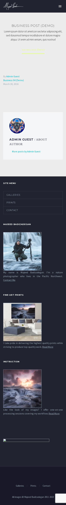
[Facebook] (5, 96)
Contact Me (9, 280)
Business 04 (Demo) (13, 80)
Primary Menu (60, 6)
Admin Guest (13, 76)
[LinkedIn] (23, 96)
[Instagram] (35, 475)
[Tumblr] (18, 96)
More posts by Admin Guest (26, 151)
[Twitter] (9, 96)
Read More (47, 346)
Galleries (13, 195)
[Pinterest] (14, 96)
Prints (11, 202)
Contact (12, 210)
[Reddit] (27, 96)
